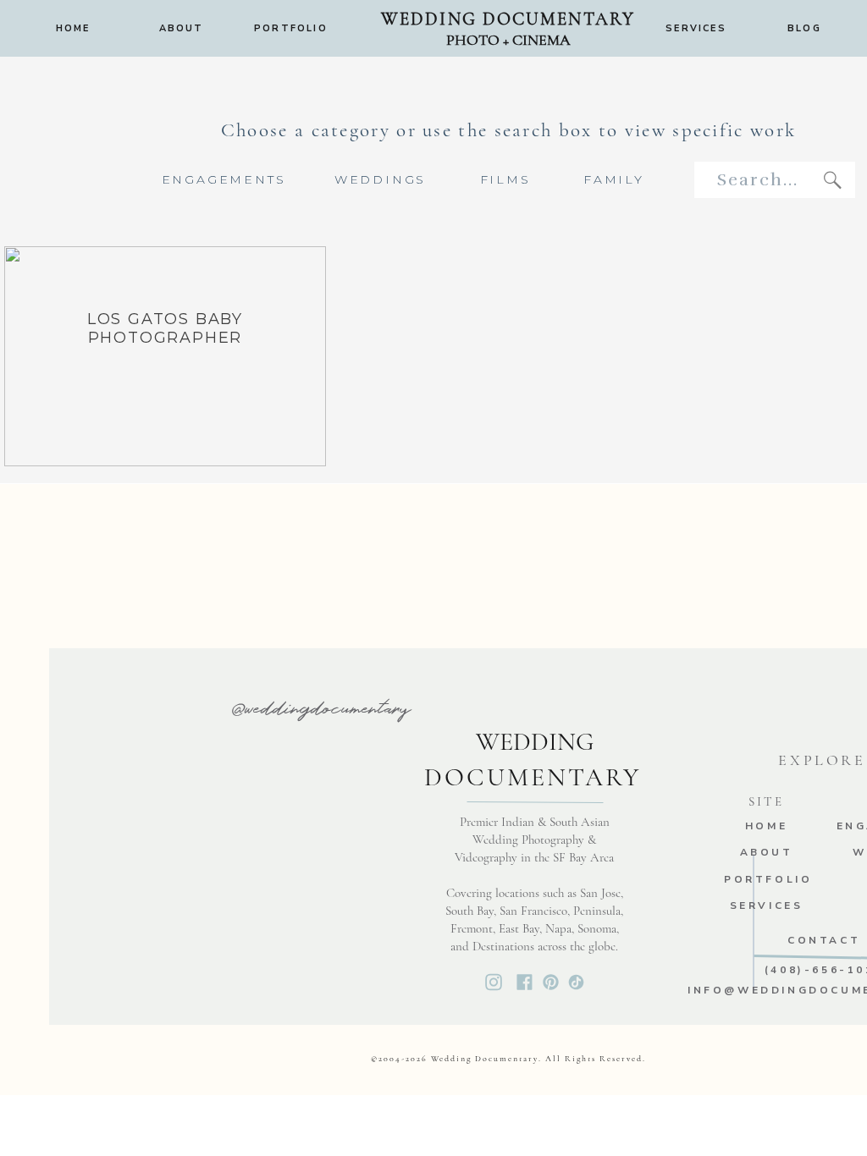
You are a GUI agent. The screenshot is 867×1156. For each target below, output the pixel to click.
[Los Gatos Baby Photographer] (165, 356)
